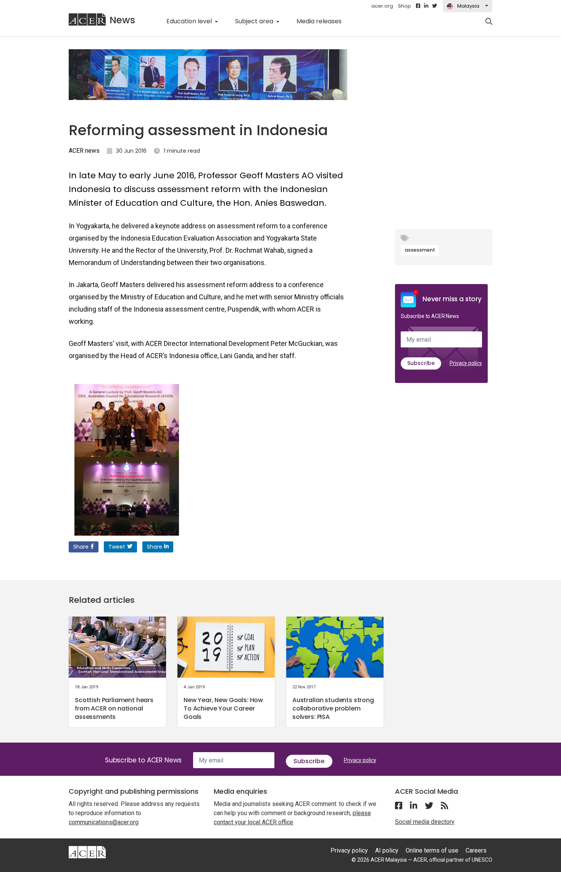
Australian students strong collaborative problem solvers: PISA (333, 708)
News (122, 20)
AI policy (386, 850)
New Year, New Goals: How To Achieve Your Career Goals (223, 708)
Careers (476, 850)
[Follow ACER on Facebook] (418, 6)
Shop (404, 6)
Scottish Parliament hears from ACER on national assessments (114, 708)
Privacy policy (466, 363)
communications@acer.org (104, 822)
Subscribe (421, 363)
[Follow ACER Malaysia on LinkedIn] (426, 6)
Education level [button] (189, 21)
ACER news (84, 150)
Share (81, 547)
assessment (420, 250)
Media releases (323, 21)
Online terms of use (432, 850)
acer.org (382, 6)
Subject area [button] (255, 21)
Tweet (116, 547)
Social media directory (425, 821)
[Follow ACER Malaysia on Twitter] (434, 6)
